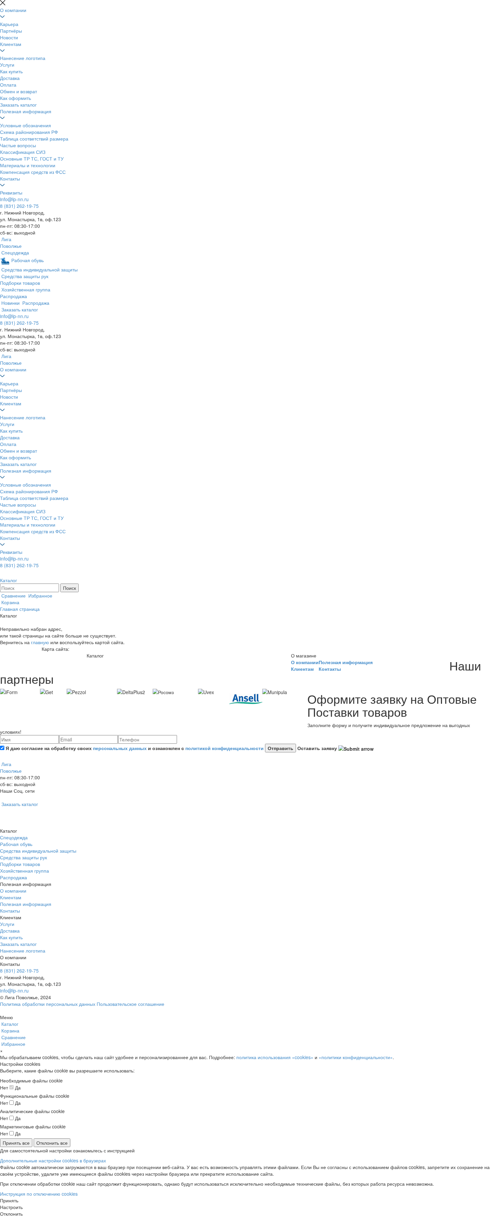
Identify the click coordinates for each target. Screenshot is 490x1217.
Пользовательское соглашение (130, 1004)
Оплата (8, 84)
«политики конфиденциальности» (356, 1057)
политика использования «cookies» (274, 1057)
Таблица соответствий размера (34, 138)
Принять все (16, 1142)
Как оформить (15, 98)
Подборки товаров (20, 864)
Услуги (7, 64)
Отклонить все (52, 1142)
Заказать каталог (18, 104)
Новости (9, 37)
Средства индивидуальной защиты (38, 850)
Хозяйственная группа (24, 870)
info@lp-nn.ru (14, 199)
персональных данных (120, 748)
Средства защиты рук (23, 857)
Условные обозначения (25, 125)
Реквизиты (11, 192)
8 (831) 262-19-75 (19, 206)
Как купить (11, 71)
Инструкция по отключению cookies (39, 1193)
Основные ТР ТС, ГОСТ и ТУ (32, 158)
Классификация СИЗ (22, 152)
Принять (9, 1200)
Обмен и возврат (18, 91)
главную (40, 642)
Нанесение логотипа (22, 58)
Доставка (10, 78)
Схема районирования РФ (29, 132)
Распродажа (13, 877)
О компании (13, 10)
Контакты (10, 178)
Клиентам (10, 44)
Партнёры (11, 30)
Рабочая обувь (16, 844)
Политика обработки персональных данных (47, 1004)
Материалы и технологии (27, 165)
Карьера (9, 24)
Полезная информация (25, 111)
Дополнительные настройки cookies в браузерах (53, 1160)
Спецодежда (14, 837)
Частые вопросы (18, 145)
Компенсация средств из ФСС (33, 172)
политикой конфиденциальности (224, 748)
